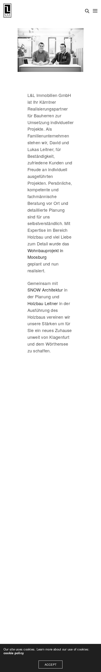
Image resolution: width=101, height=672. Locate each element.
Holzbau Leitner (42, 303)
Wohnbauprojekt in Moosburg (45, 253)
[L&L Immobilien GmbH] (7, 11)
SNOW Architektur (45, 290)
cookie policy (14, 653)
